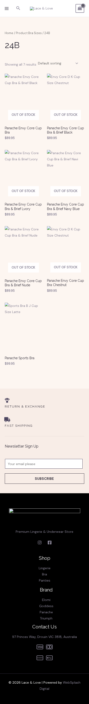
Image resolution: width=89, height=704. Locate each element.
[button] (18, 8)
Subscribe (44, 478)
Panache (46, 612)
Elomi (46, 600)
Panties (44, 580)
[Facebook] (49, 542)
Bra (44, 574)
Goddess (46, 606)
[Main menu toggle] (6, 8)
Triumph (46, 618)
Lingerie (45, 568)
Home (9, 33)
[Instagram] (39, 542)
